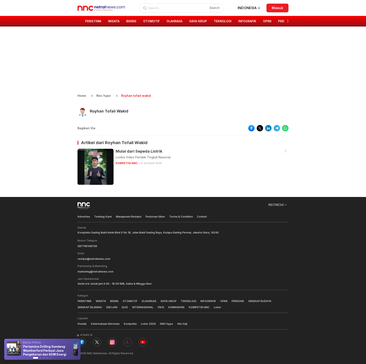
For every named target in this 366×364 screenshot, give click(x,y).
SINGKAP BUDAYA (259, 301)
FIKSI (161, 307)
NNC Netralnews (97, 353)
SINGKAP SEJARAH (90, 307)
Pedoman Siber (155, 216)
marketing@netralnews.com (95, 271)
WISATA (101, 301)
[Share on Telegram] (277, 128)
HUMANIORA (176, 307)
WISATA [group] (113, 21)
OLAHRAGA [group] (174, 21)
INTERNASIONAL (142, 307)
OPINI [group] (267, 21)
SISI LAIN (111, 307)
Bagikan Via (86, 128)
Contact (202, 216)
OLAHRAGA (148, 301)
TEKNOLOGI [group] (223, 21)
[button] (288, 21)
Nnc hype (103, 95)
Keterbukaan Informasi (105, 323)
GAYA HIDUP (168, 301)
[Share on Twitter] (260, 128)
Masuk (277, 8)
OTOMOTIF (130, 301)
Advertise (84, 216)
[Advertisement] (183, 61)
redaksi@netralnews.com (94, 258)
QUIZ (125, 307)
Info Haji (182, 323)
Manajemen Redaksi (128, 216)
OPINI (223, 301)
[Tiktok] (127, 342)
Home (82, 95)
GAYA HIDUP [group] (198, 21)
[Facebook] (82, 342)
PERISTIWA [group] (93, 21)
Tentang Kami (103, 216)
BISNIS (114, 301)
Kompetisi (130, 323)
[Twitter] (97, 342)
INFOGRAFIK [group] (247, 21)
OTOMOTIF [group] (151, 21)
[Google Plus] (143, 342)
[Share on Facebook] (251, 128)
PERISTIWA (85, 301)
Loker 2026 (148, 323)
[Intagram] (112, 342)
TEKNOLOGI (188, 301)
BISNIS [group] (131, 21)
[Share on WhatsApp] (285, 128)
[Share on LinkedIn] (268, 128)
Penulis (82, 323)
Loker (217, 307)
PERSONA (238, 301)
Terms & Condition (181, 216)
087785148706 (87, 246)
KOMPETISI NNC (127, 163)
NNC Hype (166, 323)
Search (214, 8)
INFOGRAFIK (208, 301)
